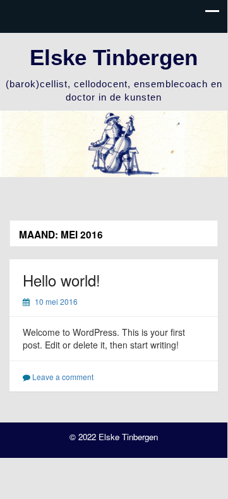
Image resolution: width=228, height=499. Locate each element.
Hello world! (61, 280)
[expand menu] (212, 14)
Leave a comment (62, 376)
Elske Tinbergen (114, 57)
